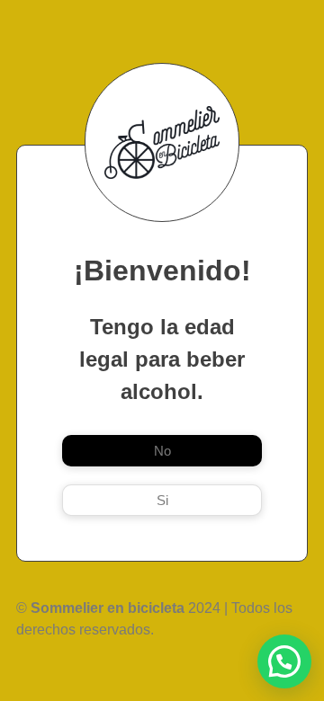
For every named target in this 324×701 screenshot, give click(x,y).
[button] (284, 661)
